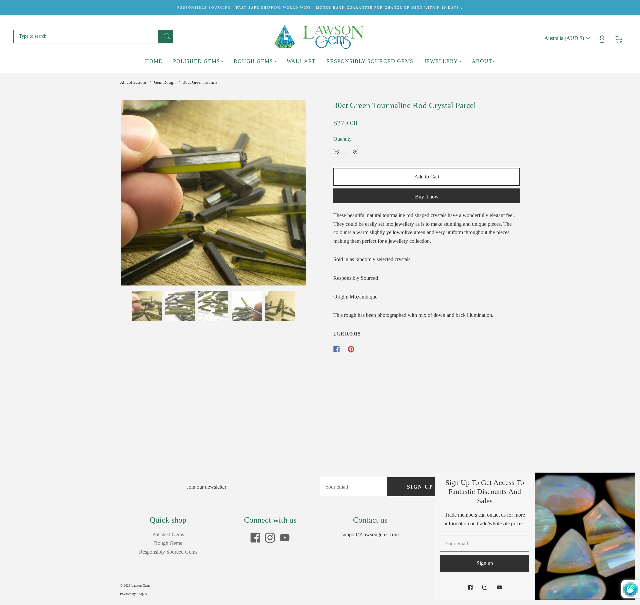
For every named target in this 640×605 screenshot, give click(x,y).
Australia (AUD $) (564, 38)
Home (153, 61)
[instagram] (270, 537)
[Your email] (353, 487)
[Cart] (618, 38)
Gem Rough (165, 82)
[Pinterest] (351, 349)
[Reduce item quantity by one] (336, 152)
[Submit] (166, 36)
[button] (139, 194)
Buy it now (427, 196)
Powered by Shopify (133, 594)
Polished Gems (196, 61)
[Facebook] (336, 349)
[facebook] (255, 537)
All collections (133, 82)
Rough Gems (253, 61)
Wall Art (301, 61)
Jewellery (441, 61)
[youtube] (284, 537)
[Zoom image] (213, 194)
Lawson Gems (140, 585)
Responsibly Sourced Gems (369, 61)
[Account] (602, 38)
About (482, 61)
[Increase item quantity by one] (355, 152)
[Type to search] (86, 36)
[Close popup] (627, 480)
